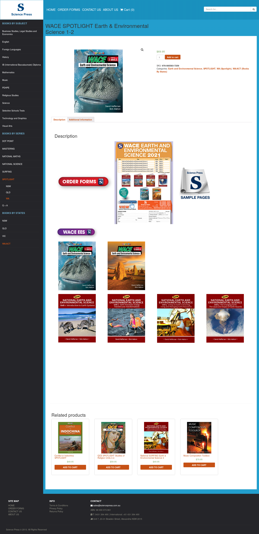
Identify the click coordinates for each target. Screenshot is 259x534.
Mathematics (8, 72)
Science (6, 102)
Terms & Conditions (58, 505)
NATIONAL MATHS (11, 156)
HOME (51, 9)
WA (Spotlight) (224, 68)
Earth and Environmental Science (185, 68)
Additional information (80, 119)
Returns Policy (56, 511)
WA (7, 198)
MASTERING (8, 148)
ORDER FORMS (69, 9)
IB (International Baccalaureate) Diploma (21, 64)
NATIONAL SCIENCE (12, 163)
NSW (8, 186)
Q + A (5, 205)
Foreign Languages (11, 49)
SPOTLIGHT (8, 179)
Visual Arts (7, 125)
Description (59, 119)
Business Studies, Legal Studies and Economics (19, 33)
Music (5, 79)
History (5, 57)
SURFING (7, 171)
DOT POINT (8, 141)
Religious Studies (10, 95)
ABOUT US (110, 9)
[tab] (59, 119)
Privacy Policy (56, 508)
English (5, 41)
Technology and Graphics (14, 118)
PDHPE (5, 87)
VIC (4, 235)
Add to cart (172, 57)
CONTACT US (91, 9)
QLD (8, 192)
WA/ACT (6, 243)
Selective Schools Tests (13, 110)
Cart (128, 9)
